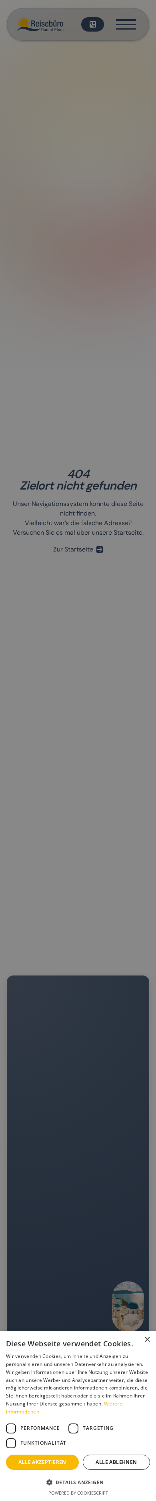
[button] (78, 1482)
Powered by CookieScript (78, 1493)
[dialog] (78, 750)
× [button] (147, 1340)
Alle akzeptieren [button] (42, 1462)
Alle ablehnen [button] (116, 1462)
